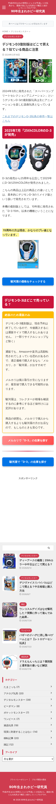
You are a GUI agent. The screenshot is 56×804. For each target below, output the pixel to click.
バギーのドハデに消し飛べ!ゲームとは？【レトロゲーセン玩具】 (36, 639)
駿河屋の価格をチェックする (28, 281)
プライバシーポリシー (19, 779)
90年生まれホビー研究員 (28, 11)
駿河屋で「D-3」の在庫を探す (28, 461)
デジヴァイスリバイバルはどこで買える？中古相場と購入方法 (35, 586)
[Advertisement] (28, 511)
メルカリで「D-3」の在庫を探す (28, 440)
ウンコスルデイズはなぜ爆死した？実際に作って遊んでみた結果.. (35, 612)
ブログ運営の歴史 (39, 779)
